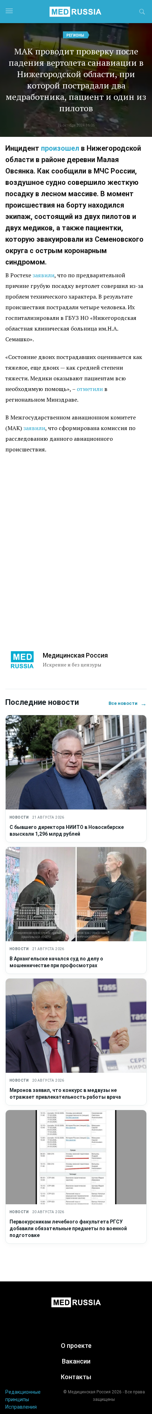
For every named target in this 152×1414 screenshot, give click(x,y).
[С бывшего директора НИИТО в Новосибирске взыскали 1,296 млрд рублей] (76, 762)
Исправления (21, 1407)
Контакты (76, 1377)
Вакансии (76, 1361)
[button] (142, 13)
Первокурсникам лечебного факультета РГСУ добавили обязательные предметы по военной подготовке (68, 1228)
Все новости (128, 703)
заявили (43, 275)
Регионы (75, 35)
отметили (90, 389)
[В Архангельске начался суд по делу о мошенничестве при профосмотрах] (76, 894)
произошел (60, 148)
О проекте (76, 1345)
